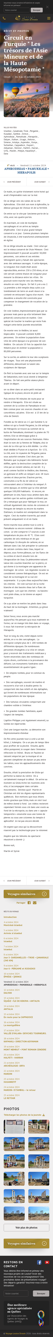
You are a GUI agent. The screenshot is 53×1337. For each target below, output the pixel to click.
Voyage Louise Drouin (16, 1333)
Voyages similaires (21, 894)
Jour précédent (14, 182)
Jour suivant (40, 182)
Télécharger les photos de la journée (22, 1114)
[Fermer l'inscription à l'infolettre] (47, 7)
